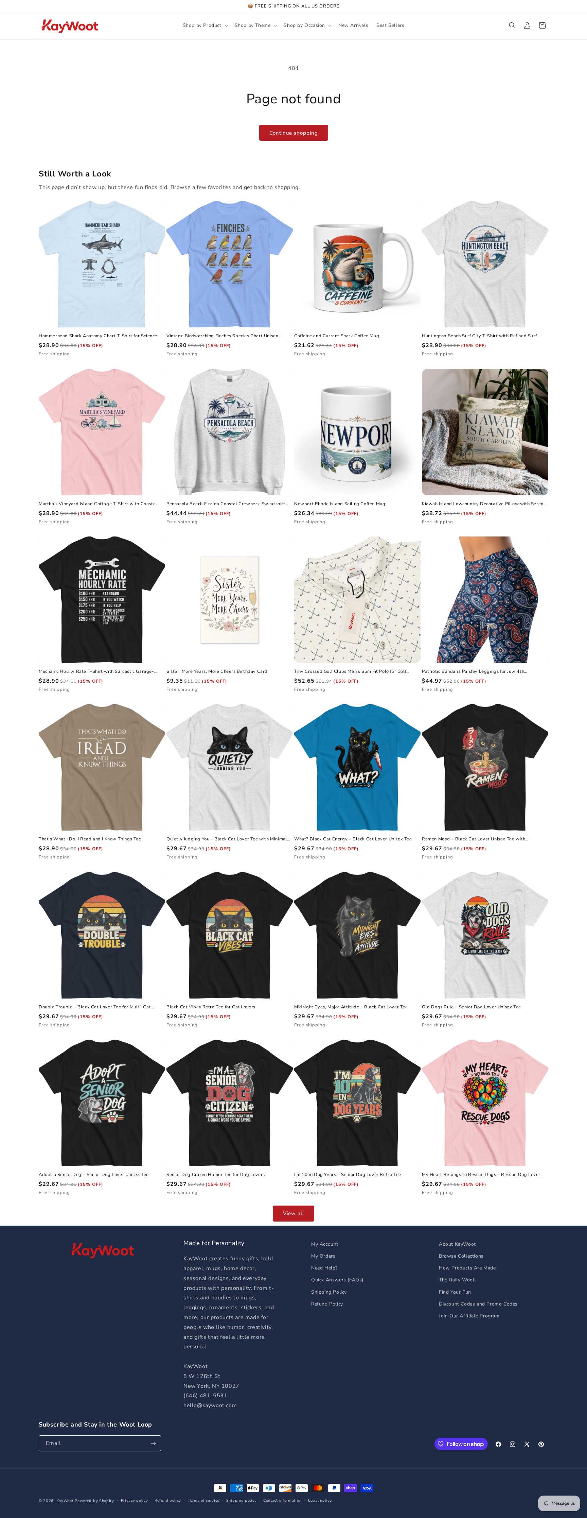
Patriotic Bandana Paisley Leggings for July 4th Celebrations (473, 672)
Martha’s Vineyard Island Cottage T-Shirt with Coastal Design (98, 504)
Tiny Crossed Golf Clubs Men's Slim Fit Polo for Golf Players (350, 672)
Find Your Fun (455, 1292)
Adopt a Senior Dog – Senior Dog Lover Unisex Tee (94, 1175)
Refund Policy (327, 1304)
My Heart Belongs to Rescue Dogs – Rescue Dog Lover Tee (481, 1175)
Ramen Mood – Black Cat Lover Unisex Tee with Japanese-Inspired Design (473, 839)
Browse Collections (461, 1256)
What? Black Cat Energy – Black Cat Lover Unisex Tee (353, 839)
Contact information (282, 1500)
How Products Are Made (467, 1268)
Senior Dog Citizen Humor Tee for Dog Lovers (215, 1175)
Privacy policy (134, 1500)
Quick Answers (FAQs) (337, 1280)
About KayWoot (457, 1244)
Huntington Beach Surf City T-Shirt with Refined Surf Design (479, 336)
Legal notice (320, 1500)
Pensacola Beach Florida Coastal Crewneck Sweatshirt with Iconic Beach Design (225, 504)
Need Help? (324, 1268)
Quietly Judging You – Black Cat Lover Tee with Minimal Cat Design (226, 839)
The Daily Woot (457, 1280)
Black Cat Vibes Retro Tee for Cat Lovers (210, 1007)
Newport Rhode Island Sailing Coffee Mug (339, 504)
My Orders (323, 1256)
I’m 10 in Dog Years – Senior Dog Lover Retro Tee (347, 1175)
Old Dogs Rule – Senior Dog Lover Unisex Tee (471, 1007)
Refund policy (168, 1500)
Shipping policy (241, 1500)
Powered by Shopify (94, 1500)
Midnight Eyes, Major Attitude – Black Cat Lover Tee (351, 1007)
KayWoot (65, 1500)
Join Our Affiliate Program (469, 1316)
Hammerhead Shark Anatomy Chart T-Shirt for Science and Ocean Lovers (98, 336)
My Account (324, 1244)
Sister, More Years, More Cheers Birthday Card (217, 672)
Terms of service (203, 1500)
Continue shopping (293, 133)
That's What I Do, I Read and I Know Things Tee (90, 839)
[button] (205, 25)
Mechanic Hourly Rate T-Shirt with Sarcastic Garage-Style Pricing (96, 672)
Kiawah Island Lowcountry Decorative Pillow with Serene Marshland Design (484, 504)
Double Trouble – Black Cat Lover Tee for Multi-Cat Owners (95, 1007)
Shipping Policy (329, 1292)
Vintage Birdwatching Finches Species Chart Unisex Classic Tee (222, 336)
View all (293, 1213)
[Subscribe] (153, 1443)
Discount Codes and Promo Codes (478, 1304)
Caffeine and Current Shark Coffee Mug (336, 336)
